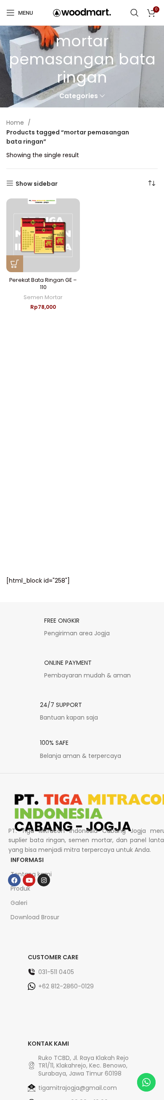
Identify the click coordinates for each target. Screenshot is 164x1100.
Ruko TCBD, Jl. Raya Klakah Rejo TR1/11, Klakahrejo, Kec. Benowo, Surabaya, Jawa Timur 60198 (83, 1065)
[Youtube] (29, 880)
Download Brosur (35, 917)
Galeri (19, 903)
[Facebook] (14, 880)
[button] (14, 263)
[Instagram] (43, 880)
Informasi (27, 860)
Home (16, 122)
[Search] (134, 12)
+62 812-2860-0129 (66, 986)
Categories (78, 96)
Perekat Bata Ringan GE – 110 (43, 283)
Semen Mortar (43, 297)
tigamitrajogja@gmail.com (77, 1088)
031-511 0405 (56, 972)
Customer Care (53, 957)
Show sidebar (37, 183)
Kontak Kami (48, 1043)
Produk (20, 888)
